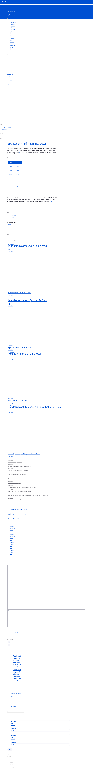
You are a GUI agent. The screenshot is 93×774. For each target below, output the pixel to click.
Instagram (12, 544)
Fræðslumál (13, 22)
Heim (9, 76)
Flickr (11, 546)
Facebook (12, 542)
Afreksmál (13, 27)
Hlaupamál (13, 29)
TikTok (11, 540)
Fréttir (9, 84)
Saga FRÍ (13, 24)
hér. (20, 152)
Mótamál (13, 26)
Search (9, 753)
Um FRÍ (12, 31)
